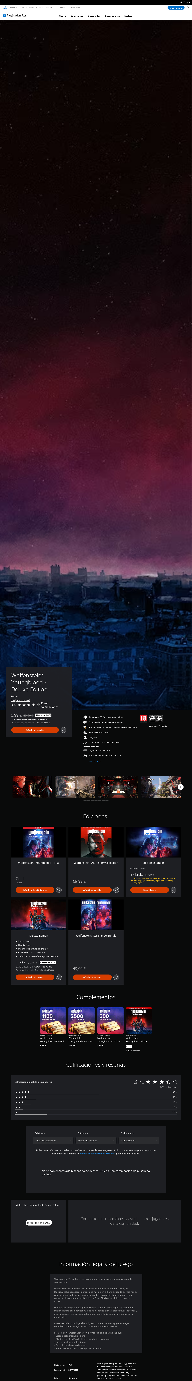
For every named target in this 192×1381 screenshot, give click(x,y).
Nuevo (62, 15)
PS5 (20, 8)
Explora (128, 15)
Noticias (62, 8)
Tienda (12, 8)
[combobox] (53, 1140)
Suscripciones (112, 15)
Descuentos (94, 15)
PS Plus (38, 8)
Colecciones (77, 15)
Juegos (28, 8)
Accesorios (49, 8)
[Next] (181, 787)
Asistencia (73, 8)
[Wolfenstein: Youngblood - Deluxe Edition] (32, 787)
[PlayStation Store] (16, 15)
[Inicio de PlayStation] (5, 8)
